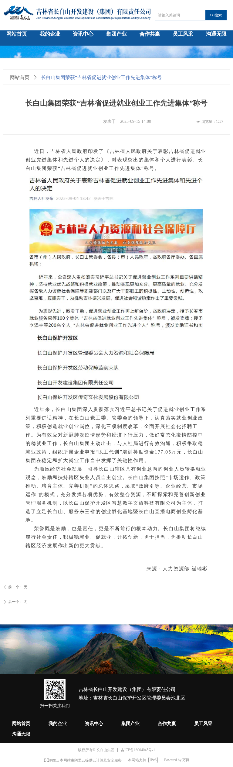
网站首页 (19, 77)
